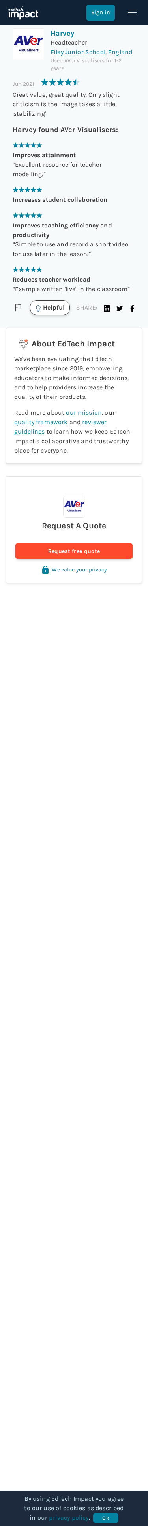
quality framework (41, 422)
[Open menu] (132, 13)
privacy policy (68, 1517)
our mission (84, 412)
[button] (107, 307)
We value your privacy (79, 569)
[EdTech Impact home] (23, 13)
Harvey (62, 33)
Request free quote (74, 551)
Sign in (100, 12)
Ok (105, 1518)
